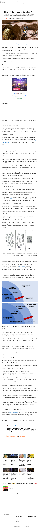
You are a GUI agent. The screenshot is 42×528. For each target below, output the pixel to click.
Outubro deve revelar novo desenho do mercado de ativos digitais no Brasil (14, 462)
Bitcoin (14, 483)
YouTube (16, 436)
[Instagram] (9, 495)
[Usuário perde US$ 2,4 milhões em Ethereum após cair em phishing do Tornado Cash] (7, 470)
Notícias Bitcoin (19, 483)
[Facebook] (3, 517)
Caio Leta (9, 18)
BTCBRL (23, 483)
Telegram (26, 435)
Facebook (38, 435)
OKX (22, 429)
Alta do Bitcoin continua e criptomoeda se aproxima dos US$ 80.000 (6, 462)
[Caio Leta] (7, 18)
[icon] (41, 2)
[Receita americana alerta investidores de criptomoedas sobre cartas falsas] (22, 470)
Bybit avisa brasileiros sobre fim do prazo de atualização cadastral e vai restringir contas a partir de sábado (22, 463)
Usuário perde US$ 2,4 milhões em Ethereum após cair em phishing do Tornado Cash (6, 476)
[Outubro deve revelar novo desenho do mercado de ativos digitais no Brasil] (14, 456)
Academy (10, 483)
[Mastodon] (12, 495)
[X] (10, 495)
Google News (22, 436)
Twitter (7, 436)
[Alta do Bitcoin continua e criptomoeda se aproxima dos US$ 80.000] (7, 456)
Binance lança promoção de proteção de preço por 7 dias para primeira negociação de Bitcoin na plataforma (30, 477)
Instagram (11, 436)
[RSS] (6, 517)
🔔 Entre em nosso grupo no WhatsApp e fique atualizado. (19, 425)
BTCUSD (27, 483)
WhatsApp (20, 435)
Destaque (31, 483)
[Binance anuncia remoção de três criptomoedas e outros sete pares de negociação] (30, 456)
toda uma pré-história (13, 412)
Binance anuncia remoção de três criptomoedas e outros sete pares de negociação (30, 462)
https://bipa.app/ (11, 488)
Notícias (35, 483)
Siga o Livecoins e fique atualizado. (25, 44)
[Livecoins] (2, 2)
